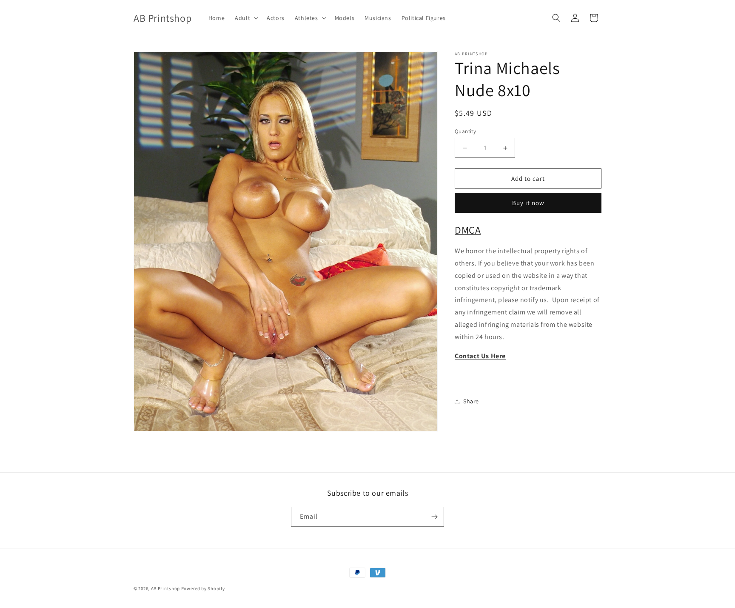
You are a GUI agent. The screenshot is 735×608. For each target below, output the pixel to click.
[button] (246, 18)
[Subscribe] (434, 517)
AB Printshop (165, 588)
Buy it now (528, 203)
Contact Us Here (480, 355)
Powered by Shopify (203, 588)
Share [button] (471, 401)
